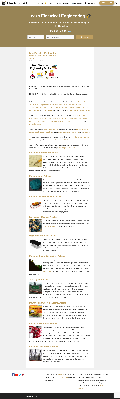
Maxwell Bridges (35, 124)
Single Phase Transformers (49, 105)
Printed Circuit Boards (50, 226)
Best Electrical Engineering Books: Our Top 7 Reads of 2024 (43, 56)
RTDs (31, 118)
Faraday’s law (34, 110)
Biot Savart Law (34, 140)
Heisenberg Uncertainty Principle (58, 140)
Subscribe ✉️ (107, 3)
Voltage (80, 102)
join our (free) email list (67, 148)
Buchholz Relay (84, 115)
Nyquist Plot (75, 132)
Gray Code (46, 121)
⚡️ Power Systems (62, 3)
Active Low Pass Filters (70, 118)
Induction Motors (62, 108)
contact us (60, 375)
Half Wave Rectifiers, (58, 121)
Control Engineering (51, 129)
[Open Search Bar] (116, 3)
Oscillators (37, 121)
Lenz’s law (85, 108)
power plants (47, 271)
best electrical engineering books (78, 110)
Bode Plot (86, 132)
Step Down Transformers (68, 105)
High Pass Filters (55, 118)
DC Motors (51, 108)
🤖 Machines (77, 3)
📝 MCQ (40, 3)
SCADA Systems (64, 132)
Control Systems (82, 129)
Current (86, 102)
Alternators (43, 108)
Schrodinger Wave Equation (80, 137)
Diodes (36, 118)
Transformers (34, 105)
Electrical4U (33, 396)
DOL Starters (47, 110)
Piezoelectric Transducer (74, 121)
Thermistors (44, 118)
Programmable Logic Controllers (40, 132)
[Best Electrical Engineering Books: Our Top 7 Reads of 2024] (43, 71)
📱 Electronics (89, 3)
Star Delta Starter (75, 108)
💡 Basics (48, 3)
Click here (64, 377)
